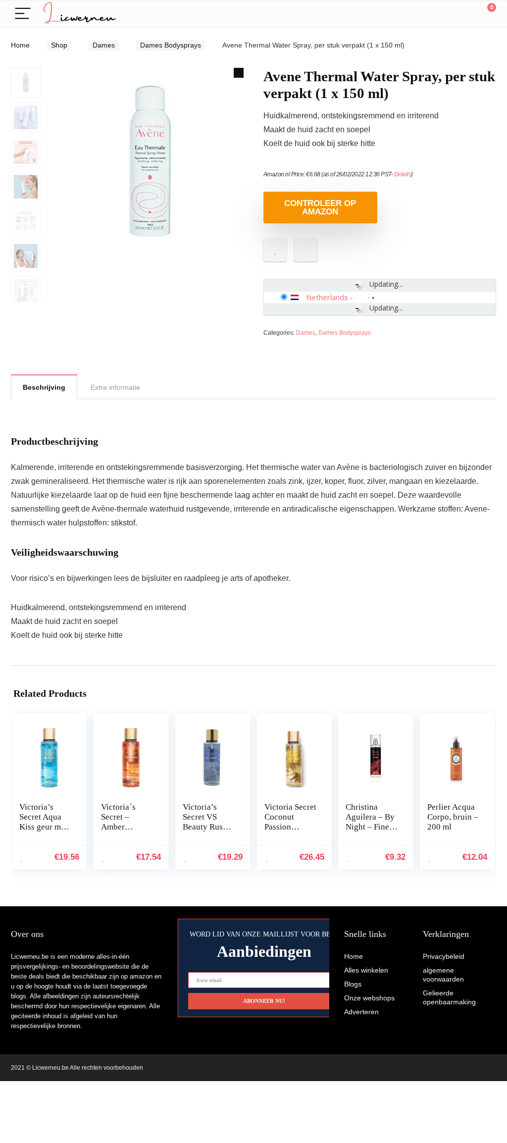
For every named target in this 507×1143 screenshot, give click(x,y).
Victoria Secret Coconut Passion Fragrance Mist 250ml (290, 826)
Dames (104, 45)
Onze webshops (369, 998)
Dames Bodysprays (170, 45)
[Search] (444, 14)
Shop (59, 45)
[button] (239, 73)
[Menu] (23, 14)
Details (402, 174)
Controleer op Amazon (320, 207)
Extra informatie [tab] (115, 387)
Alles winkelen (366, 970)
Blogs (352, 984)
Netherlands (327, 297)
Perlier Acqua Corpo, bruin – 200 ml (452, 816)
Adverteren (361, 1012)
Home (20, 45)
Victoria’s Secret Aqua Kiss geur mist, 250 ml (45, 821)
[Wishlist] (465, 14)
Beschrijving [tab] (44, 387)
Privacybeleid (443, 956)
